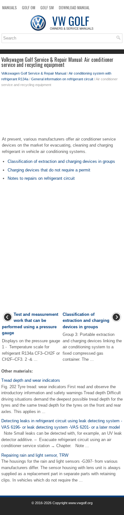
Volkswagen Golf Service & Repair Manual (33, 73)
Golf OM (28, 7)
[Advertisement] (62, 113)
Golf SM (47, 7)
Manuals (9, 7)
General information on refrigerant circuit (62, 79)
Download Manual (74, 7)
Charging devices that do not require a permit (49, 170)
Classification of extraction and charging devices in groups (61, 161)
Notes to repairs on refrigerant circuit (41, 178)
